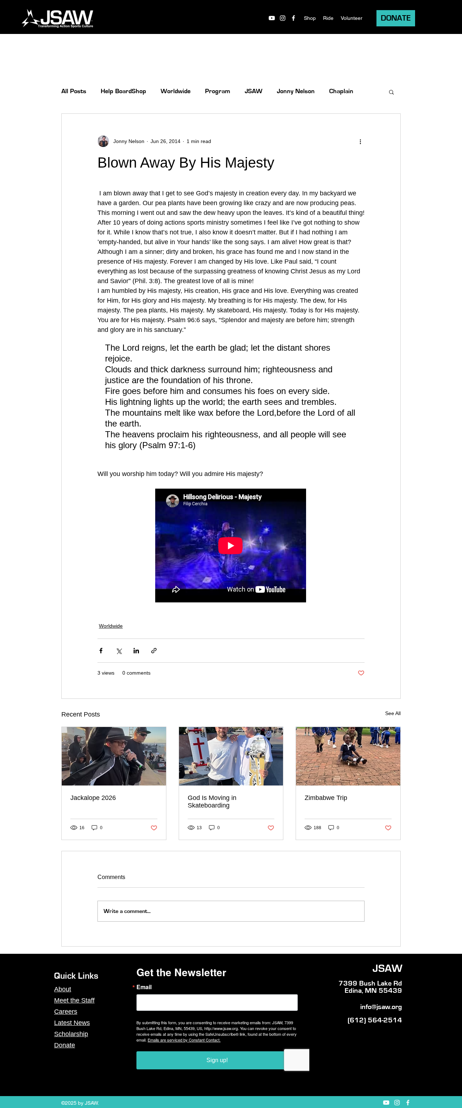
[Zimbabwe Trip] (348, 756)
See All (393, 713)
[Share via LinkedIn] (136, 650)
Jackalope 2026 (93, 797)
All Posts (73, 91)
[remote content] (231, 546)
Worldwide (176, 91)
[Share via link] (154, 650)
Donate (64, 1045)
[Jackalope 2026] (114, 756)
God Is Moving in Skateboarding (212, 801)
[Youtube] (271, 18)
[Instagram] (282, 18)
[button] (391, 92)
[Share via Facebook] (100, 650)
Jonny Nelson (296, 91)
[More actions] (360, 141)
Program (217, 91)
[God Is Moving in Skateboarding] (231, 756)
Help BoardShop (123, 91)
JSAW (253, 91)
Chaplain (341, 91)
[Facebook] (293, 18)
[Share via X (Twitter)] (118, 650)
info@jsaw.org (381, 1006)
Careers (65, 1011)
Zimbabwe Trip (326, 797)
